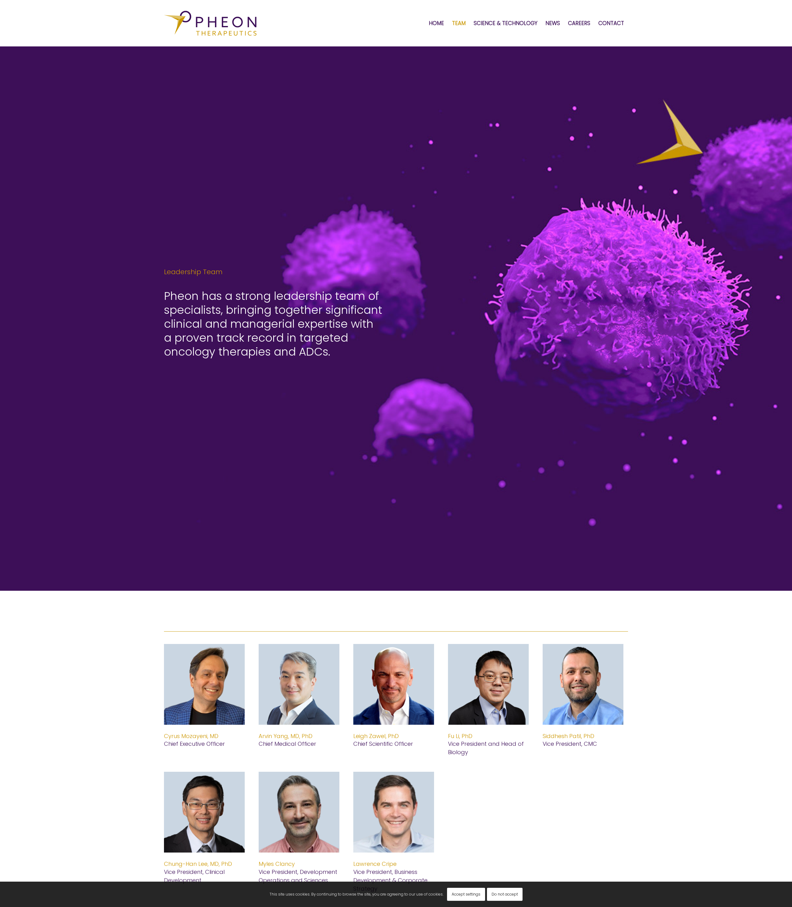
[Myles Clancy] (299, 812)
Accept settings (466, 894)
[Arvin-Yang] (299, 684)
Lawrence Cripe (375, 864)
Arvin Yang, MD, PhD (285, 736)
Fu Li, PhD (460, 736)
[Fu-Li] (488, 684)
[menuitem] (436, 23)
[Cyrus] (204, 684)
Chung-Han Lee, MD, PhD (198, 864)
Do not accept (505, 894)
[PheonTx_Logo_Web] (210, 23)
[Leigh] (393, 684)
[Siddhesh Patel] (583, 684)
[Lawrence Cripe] (393, 812)
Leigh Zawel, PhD (376, 736)
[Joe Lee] (204, 812)
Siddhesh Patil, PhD (568, 736)
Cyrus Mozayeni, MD (191, 736)
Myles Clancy (277, 864)
